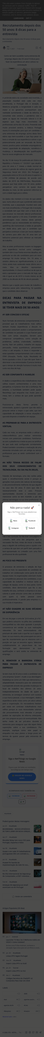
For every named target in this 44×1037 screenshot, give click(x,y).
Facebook (31, 521)
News (15, 521)
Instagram (15, 528)
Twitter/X (32, 528)
